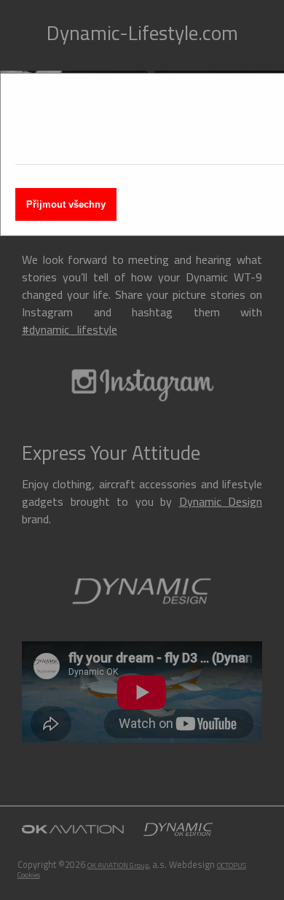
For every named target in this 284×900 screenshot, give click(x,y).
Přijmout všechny (66, 204)
